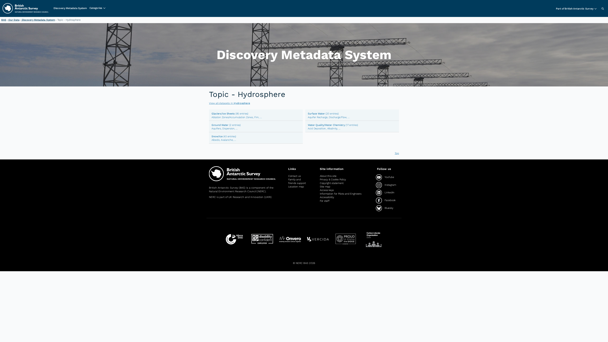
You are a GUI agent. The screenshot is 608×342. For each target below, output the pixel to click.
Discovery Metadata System (70, 8)
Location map (296, 186)
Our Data (13, 19)
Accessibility (327, 197)
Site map (325, 186)
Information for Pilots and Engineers (340, 193)
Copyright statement (332, 183)
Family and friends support (297, 181)
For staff (324, 200)
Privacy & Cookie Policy (333, 179)
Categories (95, 8)
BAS (3, 19)
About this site (328, 175)
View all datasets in (229, 103)
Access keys (327, 190)
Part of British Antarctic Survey (574, 8)
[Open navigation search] (602, 8)
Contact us (294, 175)
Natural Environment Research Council (232, 191)
